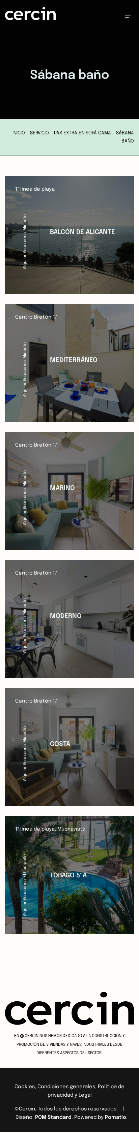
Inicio (18, 133)
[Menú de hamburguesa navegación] (127, 17)
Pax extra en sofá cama (82, 133)
